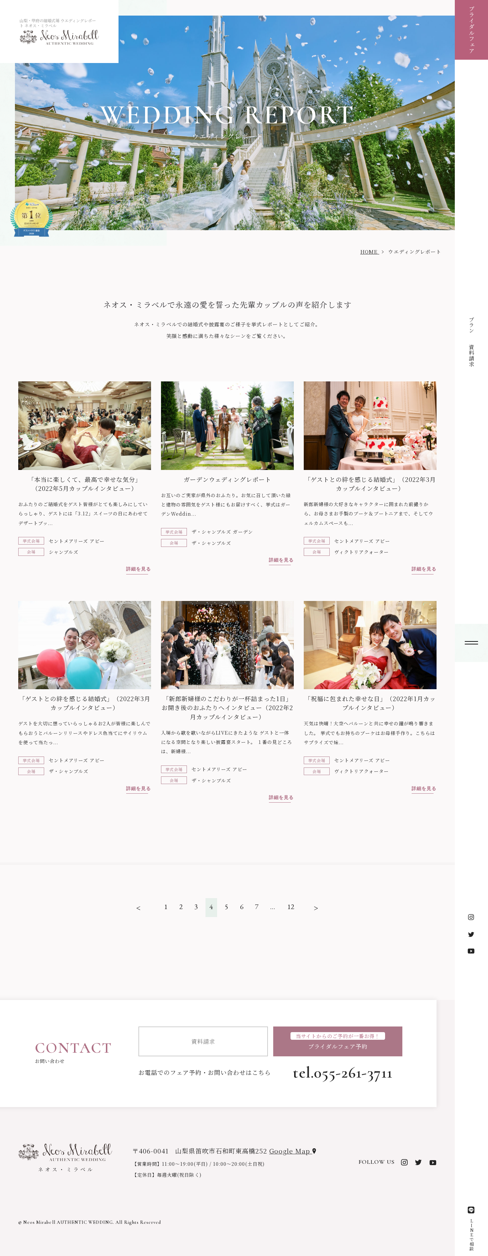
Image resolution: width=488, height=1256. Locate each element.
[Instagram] (471, 917)
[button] (471, 643)
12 (290, 906)
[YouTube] (471, 950)
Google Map (290, 1150)
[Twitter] (471, 934)
